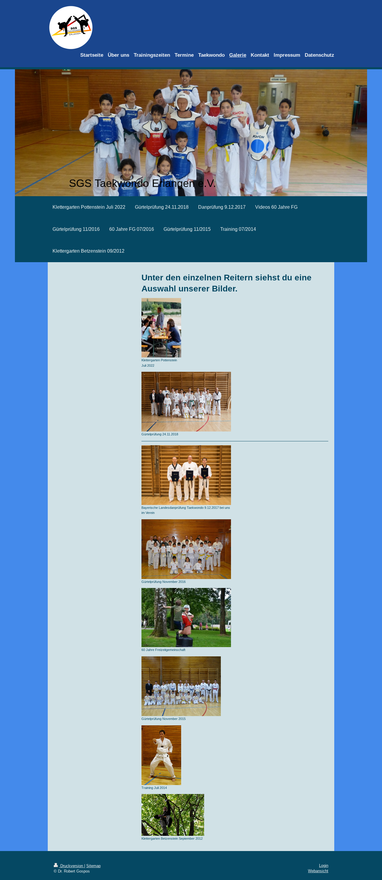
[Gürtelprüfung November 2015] (181, 686)
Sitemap (93, 866)
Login (323, 865)
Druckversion (71, 866)
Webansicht (318, 871)
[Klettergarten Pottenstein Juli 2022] (161, 327)
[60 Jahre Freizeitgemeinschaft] (186, 617)
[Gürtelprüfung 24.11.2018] (186, 401)
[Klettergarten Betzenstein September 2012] (172, 815)
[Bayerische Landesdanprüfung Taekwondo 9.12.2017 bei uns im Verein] (186, 475)
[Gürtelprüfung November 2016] (186, 549)
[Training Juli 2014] (161, 755)
